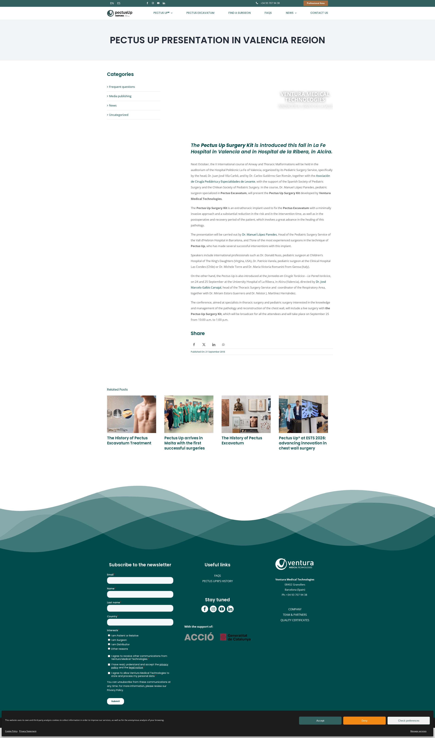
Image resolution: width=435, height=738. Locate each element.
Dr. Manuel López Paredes (259, 234)
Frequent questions (122, 87)
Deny (365, 720)
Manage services (418, 731)
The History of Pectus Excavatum (242, 440)
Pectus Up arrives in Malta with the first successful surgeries (184, 443)
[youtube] (158, 3)
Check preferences (408, 720)
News (113, 105)
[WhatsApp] (223, 344)
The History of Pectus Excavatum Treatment (129, 440)
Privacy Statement (27, 731)
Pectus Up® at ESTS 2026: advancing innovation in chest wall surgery (303, 443)
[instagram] (153, 3)
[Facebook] (194, 344)
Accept (320, 720)
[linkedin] (164, 3)
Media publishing (120, 96)
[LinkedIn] (214, 344)
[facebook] (147, 3)
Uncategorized (118, 115)
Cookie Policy (11, 731)
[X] (204, 344)
